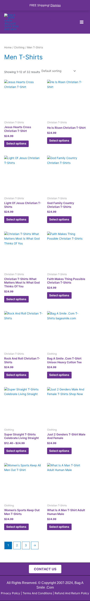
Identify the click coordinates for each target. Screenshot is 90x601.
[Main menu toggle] (82, 22)
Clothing (19, 47)
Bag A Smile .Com (44, 22)
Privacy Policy (10, 593)
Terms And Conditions (37, 593)
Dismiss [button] (55, 5)
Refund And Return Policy (72, 593)
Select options (16, 143)
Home (8, 47)
